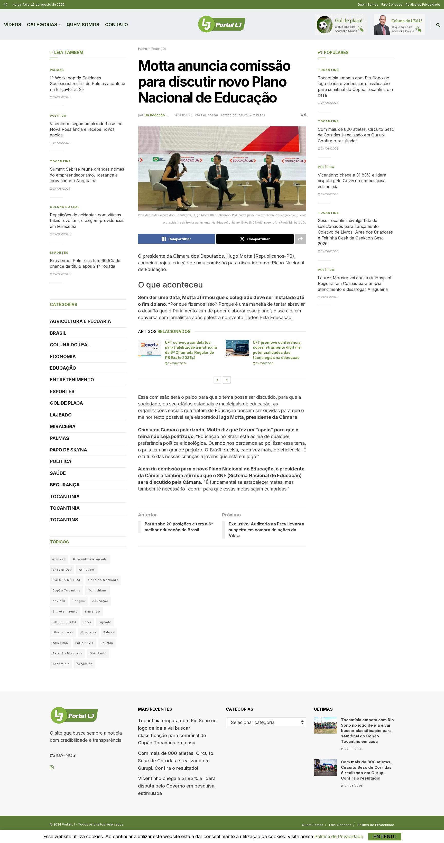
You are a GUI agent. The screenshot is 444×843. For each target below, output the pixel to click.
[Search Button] (438, 24)
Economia (63, 356)
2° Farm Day (62, 569)
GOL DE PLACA (66, 403)
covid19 (58, 601)
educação (100, 601)
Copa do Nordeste (103, 580)
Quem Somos (367, 4)
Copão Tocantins (66, 590)
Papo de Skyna (68, 449)
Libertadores (62, 632)
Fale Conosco (391, 4)
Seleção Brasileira (67, 653)
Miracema (63, 426)
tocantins (85, 664)
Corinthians (97, 590)
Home (142, 49)
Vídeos (12, 24)
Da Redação (154, 115)
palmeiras (60, 643)
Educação (158, 49)
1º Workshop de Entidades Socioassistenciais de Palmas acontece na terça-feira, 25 (87, 83)
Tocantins (60, 161)
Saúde (58, 473)
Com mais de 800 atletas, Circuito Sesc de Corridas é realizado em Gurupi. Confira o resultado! (356, 135)
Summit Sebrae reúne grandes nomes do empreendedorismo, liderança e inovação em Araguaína (87, 174)
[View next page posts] (227, 380)
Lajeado (61, 415)
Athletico (86, 569)
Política (58, 115)
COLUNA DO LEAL (65, 207)
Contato (116, 24)
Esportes (59, 252)
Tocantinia (65, 496)
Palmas (57, 70)
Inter (87, 622)
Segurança (65, 484)
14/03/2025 (183, 115)
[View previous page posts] (217, 380)
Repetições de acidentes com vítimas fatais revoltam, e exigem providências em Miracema (87, 220)
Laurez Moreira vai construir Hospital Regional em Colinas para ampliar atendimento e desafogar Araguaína (354, 283)
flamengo (92, 611)
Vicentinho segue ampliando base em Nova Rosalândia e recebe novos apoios (86, 129)
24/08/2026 (176, 363)
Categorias (42, 24)
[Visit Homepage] (221, 24)
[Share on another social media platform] (300, 239)
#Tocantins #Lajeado (90, 559)
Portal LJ (68, 824)
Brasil (58, 333)
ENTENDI (384, 836)
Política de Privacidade (422, 4)
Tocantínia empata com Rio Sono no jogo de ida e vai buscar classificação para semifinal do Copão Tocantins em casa (367, 730)
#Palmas (59, 559)
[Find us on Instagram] (5, 5)
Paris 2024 (84, 643)
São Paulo (98, 653)
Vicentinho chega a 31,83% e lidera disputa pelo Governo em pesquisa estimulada (352, 180)
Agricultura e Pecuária (80, 321)
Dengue (78, 601)
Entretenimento (72, 379)
